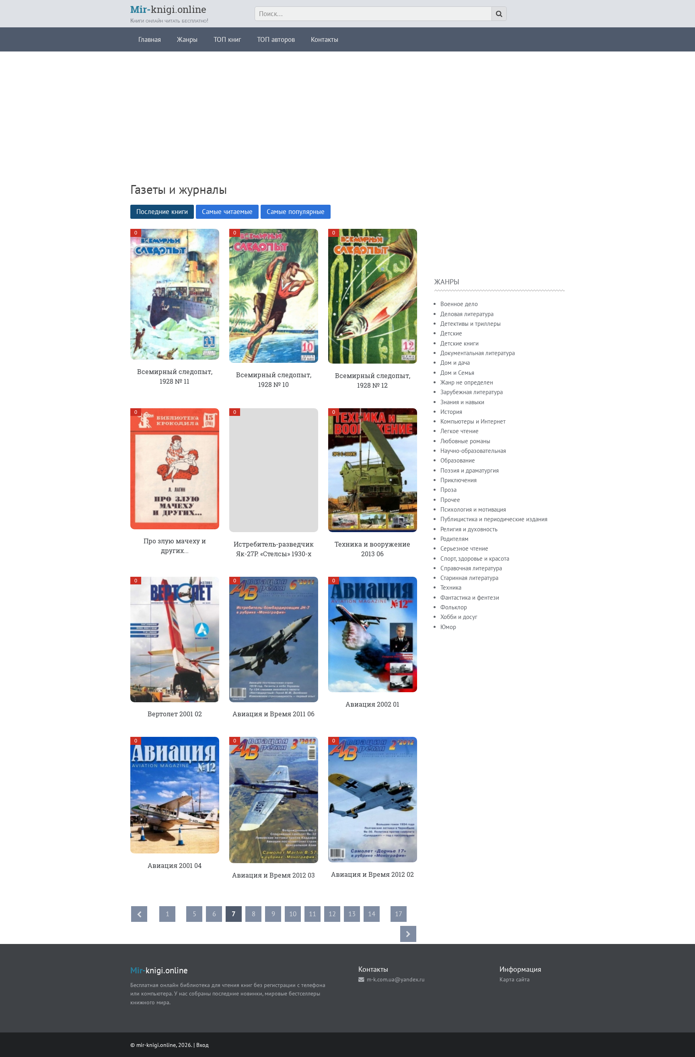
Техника (450, 587)
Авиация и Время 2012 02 (372, 874)
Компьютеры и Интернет (473, 421)
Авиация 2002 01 (372, 704)
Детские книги (459, 343)
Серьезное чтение (464, 548)
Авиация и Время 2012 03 (273, 875)
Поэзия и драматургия (469, 470)
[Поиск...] (499, 13)
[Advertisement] (347, 107)
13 (352, 913)
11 (312, 913)
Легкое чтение (459, 431)
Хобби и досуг (458, 617)
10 (292, 913)
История (451, 411)
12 (332, 913)
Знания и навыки (462, 402)
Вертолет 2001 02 (175, 713)
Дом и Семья (457, 372)
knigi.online (168, 9)
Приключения (458, 480)
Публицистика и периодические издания (493, 519)
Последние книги (162, 211)
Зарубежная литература (471, 392)
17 (398, 913)
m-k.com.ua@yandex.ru (396, 979)
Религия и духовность (469, 529)
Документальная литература (477, 353)
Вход (202, 1045)
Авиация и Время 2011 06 (273, 713)
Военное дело (459, 304)
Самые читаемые (227, 211)
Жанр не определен (466, 382)
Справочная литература (471, 568)
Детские (451, 333)
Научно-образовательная (473, 450)
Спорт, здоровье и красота (474, 558)
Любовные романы (465, 441)
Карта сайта (515, 979)
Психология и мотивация (473, 509)
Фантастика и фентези (469, 597)
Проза (448, 490)
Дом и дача (455, 362)
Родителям (454, 539)
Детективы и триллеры (470, 323)
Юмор (448, 627)
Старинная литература (469, 578)
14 (371, 913)
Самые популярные (296, 211)
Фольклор (453, 607)
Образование (457, 460)
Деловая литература (466, 314)
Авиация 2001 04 (175, 865)
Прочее (450, 500)
